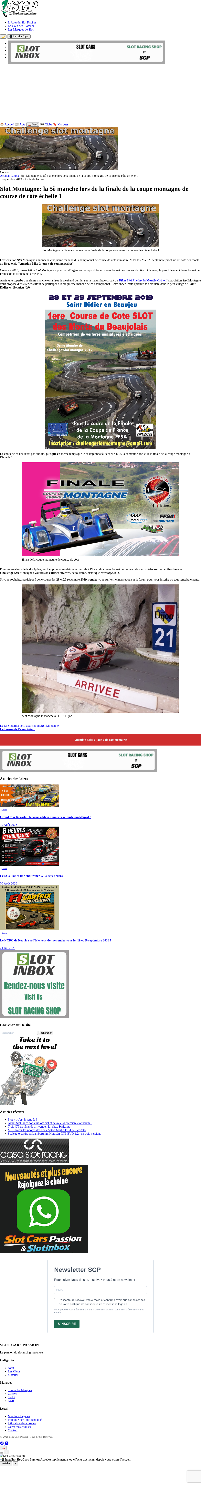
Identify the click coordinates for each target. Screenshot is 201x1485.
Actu (11, 1368)
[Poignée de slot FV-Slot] (35, 1104)
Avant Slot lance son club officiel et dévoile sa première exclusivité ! (50, 1123)
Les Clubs (14, 1371)
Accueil (5, 175)
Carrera (12, 1393)
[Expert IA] (1, 1452)
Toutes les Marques (20, 1390)
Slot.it (11, 1397)
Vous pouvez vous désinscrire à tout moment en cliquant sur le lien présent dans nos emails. (99, 1311)
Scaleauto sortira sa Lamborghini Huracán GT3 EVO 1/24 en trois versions (54, 1133)
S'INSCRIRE (67, 1323)
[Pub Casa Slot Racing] (34, 1162)
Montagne (52, 725)
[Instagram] (7, 1444)
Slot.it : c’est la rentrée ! (22, 1119)
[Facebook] (2, 1444)
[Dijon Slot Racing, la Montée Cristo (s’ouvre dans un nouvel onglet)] (126, 280)
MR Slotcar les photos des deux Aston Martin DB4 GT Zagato (47, 1130)
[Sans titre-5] (44, 1251)
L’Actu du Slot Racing (22, 22)
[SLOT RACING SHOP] (86, 63)
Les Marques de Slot (20, 29)
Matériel (13, 1375)
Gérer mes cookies (19, 1426)
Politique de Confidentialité (25, 1419)
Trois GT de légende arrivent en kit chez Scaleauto (39, 1126)
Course (15, 175)
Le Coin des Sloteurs (21, 26)
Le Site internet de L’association (20, 725)
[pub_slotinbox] (34, 1017)
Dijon (122, 280)
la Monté (149, 280)
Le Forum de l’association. (17, 729)
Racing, (137, 280)
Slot (129, 280)
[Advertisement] (100, 94)
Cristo (161, 280)
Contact (12, 1430)
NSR (11, 1400)
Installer (6, 1463)
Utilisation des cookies (22, 1423)
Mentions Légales (19, 1416)
